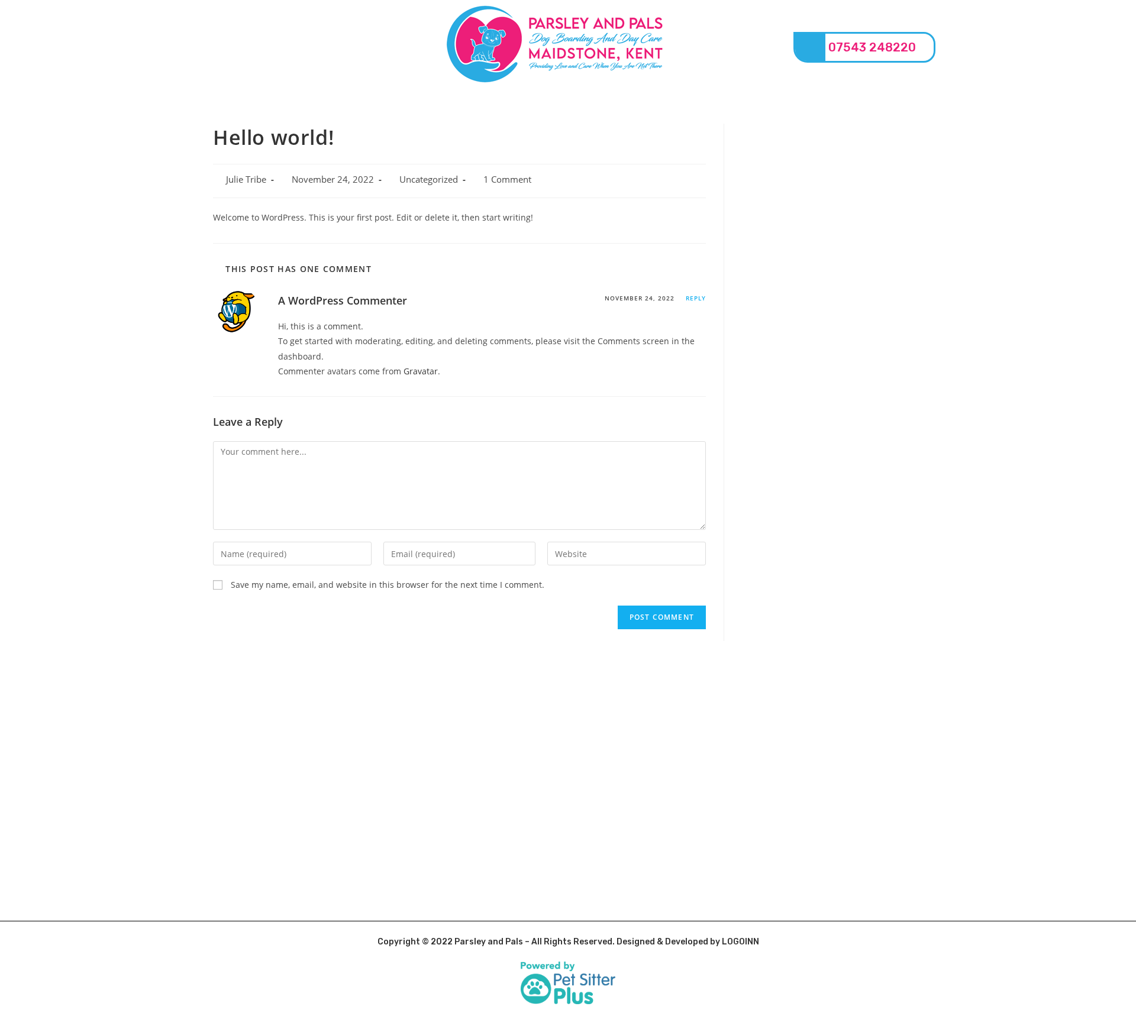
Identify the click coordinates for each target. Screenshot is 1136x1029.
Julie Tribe (246, 179)
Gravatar (421, 371)
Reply (696, 298)
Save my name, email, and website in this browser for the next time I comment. (387, 584)
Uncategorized (428, 179)
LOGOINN (740, 942)
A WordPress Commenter (342, 300)
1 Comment (507, 179)
